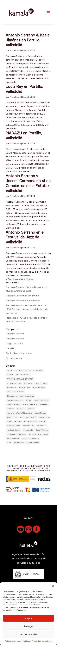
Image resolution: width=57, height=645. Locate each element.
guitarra (30, 409)
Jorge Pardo (44, 417)
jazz (21, 417)
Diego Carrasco (14, 343)
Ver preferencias (28, 634)
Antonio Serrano (15, 333)
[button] (52, 586)
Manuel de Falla (13, 426)
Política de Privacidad (32, 641)
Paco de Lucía (13, 438)
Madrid (42, 421)
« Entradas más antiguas (19, 279)
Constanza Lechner (15, 400)
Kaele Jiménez (30, 421)
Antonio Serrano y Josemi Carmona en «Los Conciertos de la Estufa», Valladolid (28, 183)
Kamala (10, 348)
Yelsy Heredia (33, 443)
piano (24, 438)
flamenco (44, 404)
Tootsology (34, 438)
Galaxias (10, 409)
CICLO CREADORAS (15, 392)
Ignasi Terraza (40, 413)
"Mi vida (10, 370)
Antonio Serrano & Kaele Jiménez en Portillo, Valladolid (28, 40)
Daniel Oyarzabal (41, 400)
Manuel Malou (28, 426)
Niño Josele (28, 430)
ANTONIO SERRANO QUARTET (20, 379)
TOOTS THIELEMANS (16, 443)
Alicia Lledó (15, 50)
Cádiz (28, 400)
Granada (21, 409)
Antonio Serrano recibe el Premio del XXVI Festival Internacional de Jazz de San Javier (27, 309)
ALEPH (10, 375)
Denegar (28, 626)
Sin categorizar (14, 358)
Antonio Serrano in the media (22, 295)
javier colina (12, 417)
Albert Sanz (38, 370)
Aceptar (28, 618)
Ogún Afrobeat (42, 430)
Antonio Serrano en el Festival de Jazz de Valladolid (25, 237)
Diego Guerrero (30, 404)
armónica (28, 383)
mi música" (41, 426)
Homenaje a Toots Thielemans (19, 413)
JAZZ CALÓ (31, 417)
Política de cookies (13, 641)
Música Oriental (13, 430)
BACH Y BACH (41, 383)
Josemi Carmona (14, 421)
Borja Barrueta (39, 387)
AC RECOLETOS (23, 370)
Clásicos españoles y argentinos (20, 396)
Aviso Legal (47, 641)
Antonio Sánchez (14, 383)
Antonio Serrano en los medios (23, 300)
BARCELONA (24, 387)
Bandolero (11, 387)
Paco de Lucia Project (38, 434)
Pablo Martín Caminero (19, 353)
